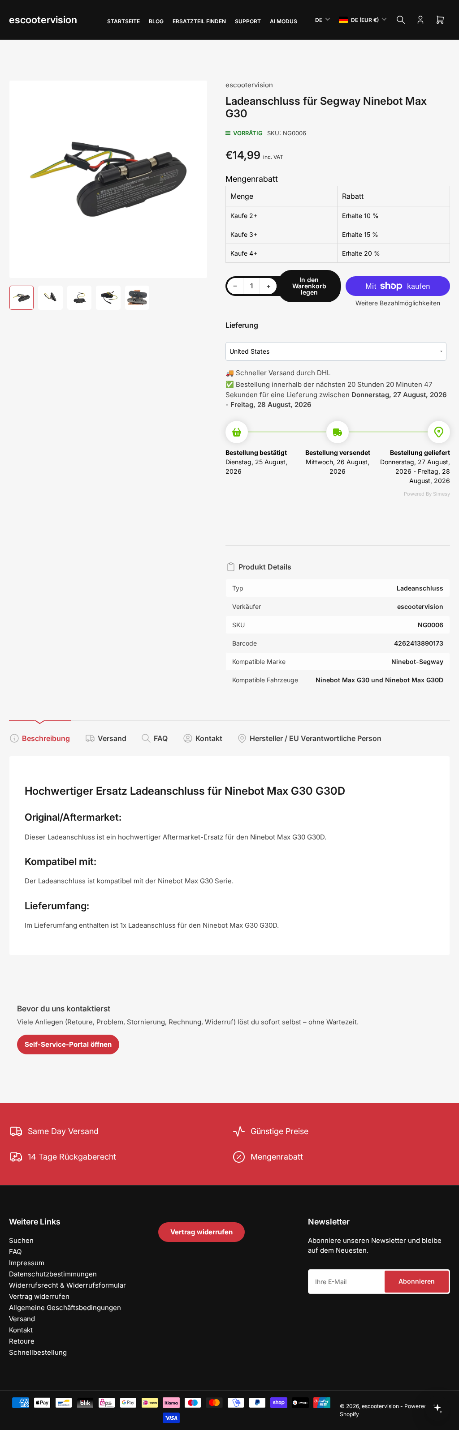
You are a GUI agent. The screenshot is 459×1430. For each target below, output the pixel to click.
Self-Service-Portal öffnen (68, 1044)
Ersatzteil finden (199, 21)
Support (248, 21)
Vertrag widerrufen (39, 1296)
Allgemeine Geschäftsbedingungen (65, 1307)
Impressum (26, 1263)
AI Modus (283, 21)
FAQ (161, 738)
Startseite (123, 21)
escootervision (43, 20)
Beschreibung (46, 738)
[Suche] (401, 20)
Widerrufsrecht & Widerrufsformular (67, 1285)
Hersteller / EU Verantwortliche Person (315, 738)
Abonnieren (416, 1281)
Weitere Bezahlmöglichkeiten (397, 303)
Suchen (21, 1240)
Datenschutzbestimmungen (53, 1274)
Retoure (22, 1341)
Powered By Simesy (427, 494)
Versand (112, 738)
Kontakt (208, 738)
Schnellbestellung (38, 1352)
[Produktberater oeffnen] (437, 1408)
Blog (156, 21)
